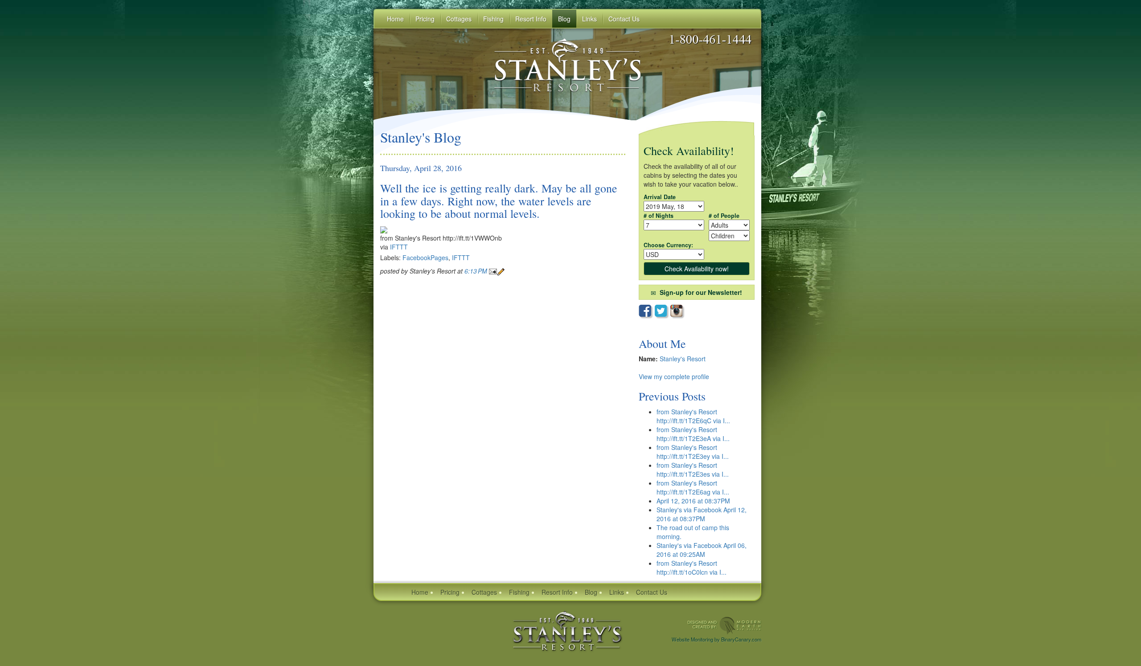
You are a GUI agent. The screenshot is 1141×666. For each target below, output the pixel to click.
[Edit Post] (501, 270)
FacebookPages (425, 257)
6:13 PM (476, 270)
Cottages (484, 592)
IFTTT (399, 246)
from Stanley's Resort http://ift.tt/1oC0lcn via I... (691, 567)
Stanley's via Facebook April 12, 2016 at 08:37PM (702, 514)
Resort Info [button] (530, 18)
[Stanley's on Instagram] (677, 311)
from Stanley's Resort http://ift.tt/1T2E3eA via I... (693, 434)
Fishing (519, 592)
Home (395, 18)
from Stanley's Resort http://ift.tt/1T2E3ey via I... (693, 452)
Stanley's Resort (683, 358)
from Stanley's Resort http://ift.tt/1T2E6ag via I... (693, 487)
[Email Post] (493, 270)
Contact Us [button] (624, 18)
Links (589, 18)
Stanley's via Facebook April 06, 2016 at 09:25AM (702, 550)
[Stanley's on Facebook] (647, 311)
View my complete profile (674, 376)
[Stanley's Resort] (567, 629)
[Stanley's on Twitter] (662, 311)
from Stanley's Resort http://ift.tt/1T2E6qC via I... (693, 416)
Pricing (450, 592)
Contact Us (651, 592)
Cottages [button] (459, 18)
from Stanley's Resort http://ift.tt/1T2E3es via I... (693, 469)
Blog (564, 18)
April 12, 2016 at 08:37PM (693, 500)
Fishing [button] (493, 18)
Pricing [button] (425, 18)
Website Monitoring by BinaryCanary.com (716, 639)
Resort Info (557, 592)
